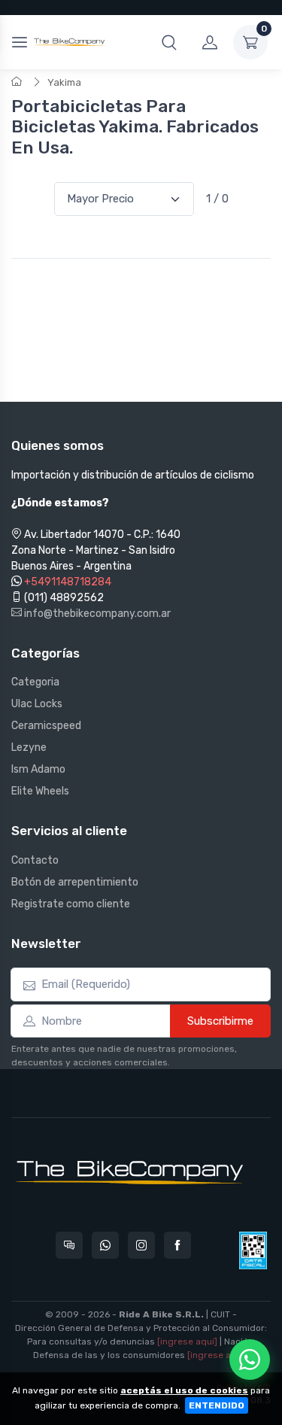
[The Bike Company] (70, 42)
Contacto (35, 860)
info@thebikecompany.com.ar (96, 613)
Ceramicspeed (46, 725)
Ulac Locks (36, 703)
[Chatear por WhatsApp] (249, 1359)
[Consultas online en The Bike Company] (69, 1245)
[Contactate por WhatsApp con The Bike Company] (105, 1245)
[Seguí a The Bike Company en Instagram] (141, 1245)
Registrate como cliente (70, 904)
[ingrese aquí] (187, 1341)
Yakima (64, 82)
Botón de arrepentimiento (74, 882)
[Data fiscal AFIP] (253, 1250)
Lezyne (29, 747)
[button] (169, 42)
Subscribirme (220, 1021)
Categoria (35, 682)
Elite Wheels (40, 791)
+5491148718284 (67, 582)
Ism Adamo (38, 769)
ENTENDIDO (216, 1405)
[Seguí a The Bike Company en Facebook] (177, 1245)
